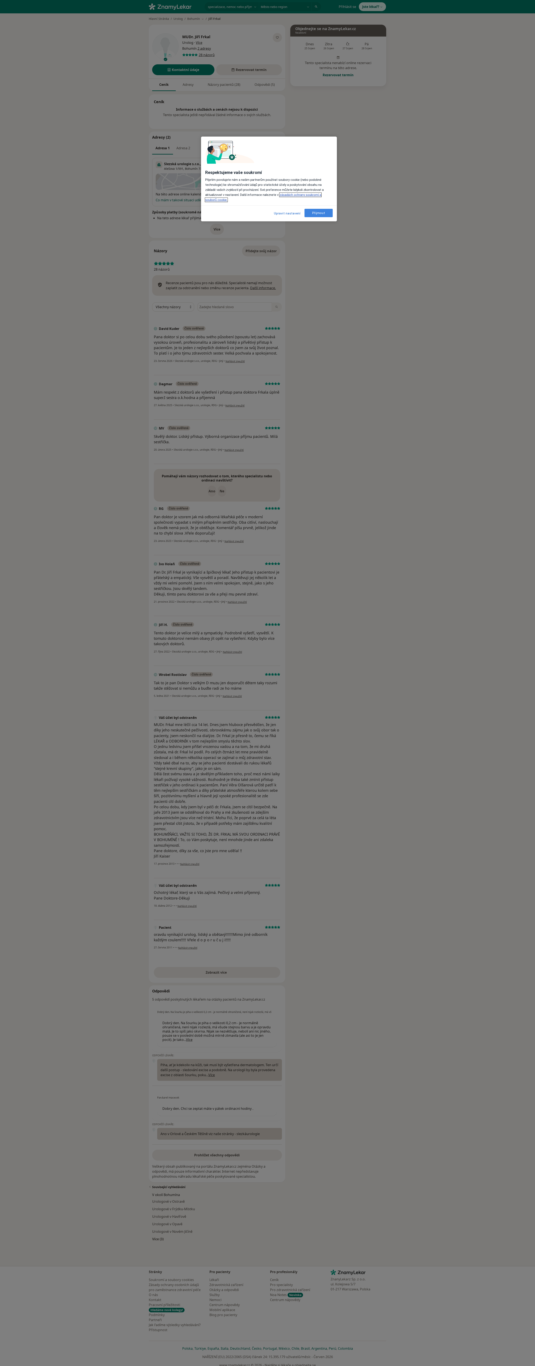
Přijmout (318, 213)
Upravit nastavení (287, 213)
